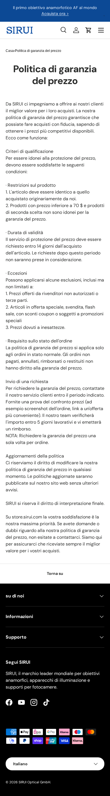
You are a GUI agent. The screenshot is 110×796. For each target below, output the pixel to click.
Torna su (55, 573)
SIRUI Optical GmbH (34, 782)
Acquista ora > (55, 13)
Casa (10, 51)
